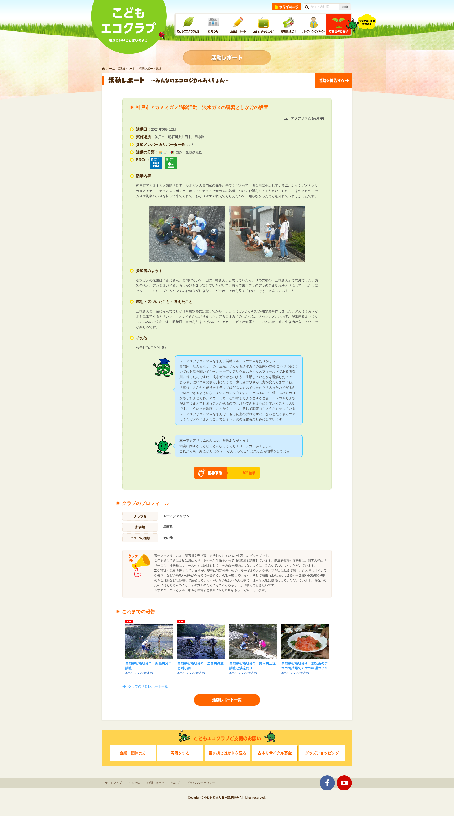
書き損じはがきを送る (227, 753)
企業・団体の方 (133, 753)
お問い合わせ (155, 783)
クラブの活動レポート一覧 (148, 686)
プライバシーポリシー (201, 783)
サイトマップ (113, 783)
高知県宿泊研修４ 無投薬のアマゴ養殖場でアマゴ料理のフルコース (304, 666)
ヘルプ (175, 783)
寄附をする (180, 753)
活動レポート (126, 68)
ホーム (110, 68)
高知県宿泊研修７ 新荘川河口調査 (148, 665)
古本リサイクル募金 (275, 753)
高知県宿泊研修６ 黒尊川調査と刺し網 (200, 665)
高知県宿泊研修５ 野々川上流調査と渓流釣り (252, 665)
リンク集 (134, 783)
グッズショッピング (322, 753)
